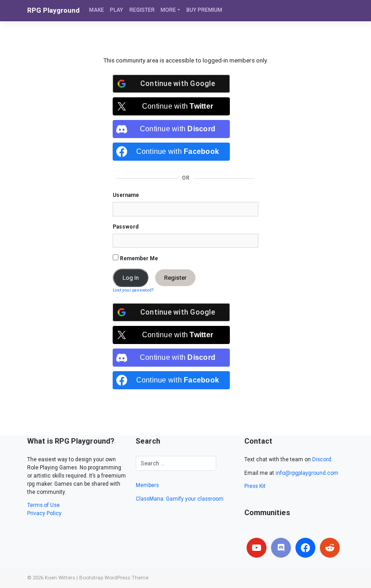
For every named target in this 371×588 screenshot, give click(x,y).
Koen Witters (60, 577)
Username (126, 195)
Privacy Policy (44, 513)
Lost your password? (133, 289)
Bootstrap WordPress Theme (113, 577)
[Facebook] (305, 547)
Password (125, 227)
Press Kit (255, 486)
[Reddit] (330, 547)
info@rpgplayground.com (307, 473)
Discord (321, 459)
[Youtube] (256, 547)
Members (147, 485)
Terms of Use (43, 505)
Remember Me (138, 258)
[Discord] (281, 547)
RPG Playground (53, 10)
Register (175, 277)
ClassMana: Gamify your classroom (180, 499)
